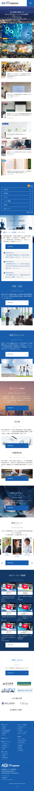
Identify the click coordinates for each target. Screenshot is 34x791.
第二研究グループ (6, 745)
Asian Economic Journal (22, 740)
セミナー (6, 197)
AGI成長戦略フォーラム (23, 726)
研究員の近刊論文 (22, 742)
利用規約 (5, 777)
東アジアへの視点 (22, 738)
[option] (6, 547)
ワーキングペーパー (22, 743)
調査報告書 (20, 745)
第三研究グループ (6, 747)
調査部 (4, 748)
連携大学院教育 (5, 757)
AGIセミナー (21, 728)
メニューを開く (30, 3)
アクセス (4, 735)
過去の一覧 (30, 212)
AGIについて (4, 724)
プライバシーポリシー (8, 779)
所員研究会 (20, 730)
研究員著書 (20, 748)
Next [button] (32, 563)
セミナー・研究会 (21, 724)
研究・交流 (4, 752)
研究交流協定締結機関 (6, 730)
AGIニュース (7, 208)
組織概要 (4, 726)
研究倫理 (4, 733)
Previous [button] (2, 563)
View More (10, 246)
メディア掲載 (7, 201)
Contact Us (11, 673)
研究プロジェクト (6, 741)
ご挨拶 (4, 728)
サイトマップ (6, 775)
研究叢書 (20, 747)
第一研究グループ (6, 743)
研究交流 (6, 193)
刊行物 (5, 205)
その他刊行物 (21, 750)
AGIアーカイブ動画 (22, 733)
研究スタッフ (4, 738)
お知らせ (6, 189)
